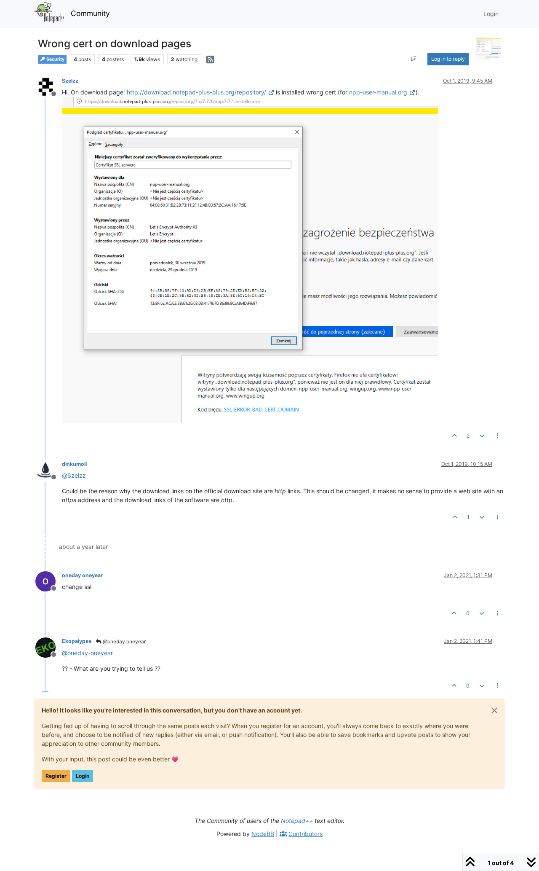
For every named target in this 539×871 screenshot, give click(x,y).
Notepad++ (297, 820)
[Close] (494, 710)
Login (82, 776)
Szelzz (70, 81)
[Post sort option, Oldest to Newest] (413, 59)
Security (54, 59)
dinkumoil (74, 464)
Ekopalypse (76, 641)
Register (56, 776)
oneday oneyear (82, 575)
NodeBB (262, 833)
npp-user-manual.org (378, 92)
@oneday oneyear (123, 641)
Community (90, 13)
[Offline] (48, 86)
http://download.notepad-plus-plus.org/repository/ (196, 92)
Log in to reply (448, 59)
